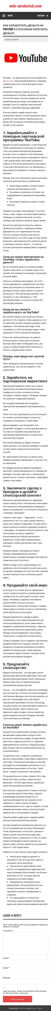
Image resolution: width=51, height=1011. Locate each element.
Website (6, 978)
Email (6, 968)
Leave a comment (12, 39)
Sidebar (40, 15)
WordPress (22, 1008)
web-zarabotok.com (25, 6)
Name (6, 958)
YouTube (9, 81)
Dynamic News (36, 1008)
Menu (10, 15)
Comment (8, 930)
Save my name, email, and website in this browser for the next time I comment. (25, 992)
